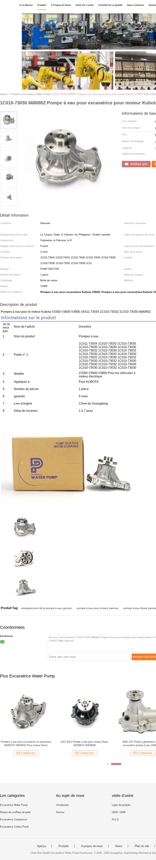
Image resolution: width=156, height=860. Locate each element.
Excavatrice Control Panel (14, 826)
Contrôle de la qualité (110, 5)
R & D (115, 819)
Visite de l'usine (85, 5)
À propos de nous (61, 5)
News (118, 846)
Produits (41, 5)
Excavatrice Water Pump (14, 805)
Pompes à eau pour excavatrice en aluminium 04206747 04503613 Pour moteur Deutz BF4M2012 (26, 743)
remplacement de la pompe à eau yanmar (46, 608)
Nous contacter (135, 5)
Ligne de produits (121, 805)
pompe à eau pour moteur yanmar (97, 608)
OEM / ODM (119, 812)
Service (60, 812)
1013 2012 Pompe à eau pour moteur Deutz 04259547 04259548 (84, 743)
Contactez (28, 753)
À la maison (26, 5)
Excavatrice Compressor (13, 819)
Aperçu (41, 846)
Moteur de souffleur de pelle (15, 812)
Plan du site (142, 846)
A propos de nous (92, 846)
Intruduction (62, 805)
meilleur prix (138, 164)
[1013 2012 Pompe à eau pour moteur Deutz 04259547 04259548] (84, 711)
